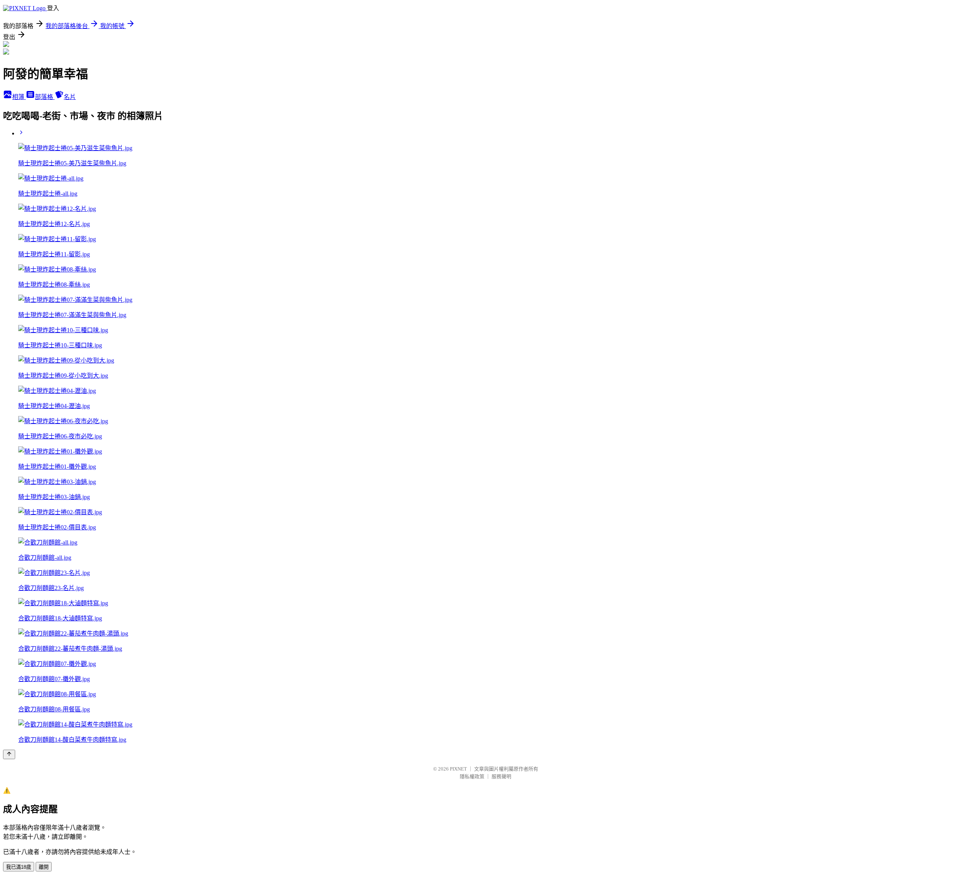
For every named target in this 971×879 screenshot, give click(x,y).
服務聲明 (501, 776)
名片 (70, 97)
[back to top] (9, 754)
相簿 (19, 97)
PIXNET (458, 769)
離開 (44, 867)
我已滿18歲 (18, 867)
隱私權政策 (472, 776)
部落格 (45, 97)
